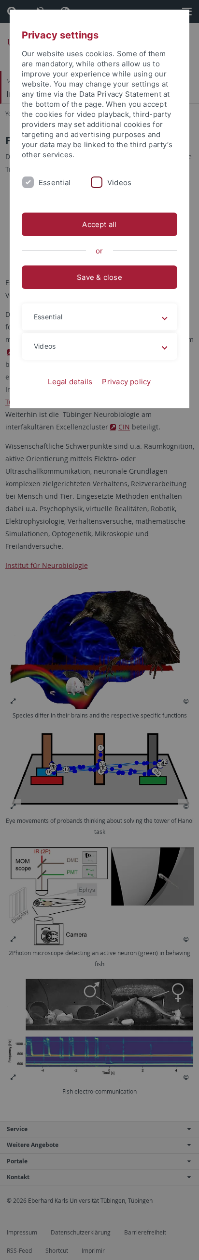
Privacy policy (126, 381)
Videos (119, 182)
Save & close (99, 277)
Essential (55, 182)
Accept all (99, 224)
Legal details (70, 381)
